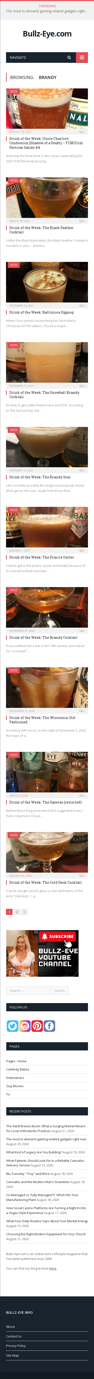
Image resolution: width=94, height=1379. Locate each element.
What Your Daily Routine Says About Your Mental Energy (47, 1221)
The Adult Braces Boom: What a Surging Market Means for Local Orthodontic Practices (46, 1128)
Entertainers (15, 1078)
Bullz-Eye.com (47, 33)
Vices (13, 91)
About (10, 1326)
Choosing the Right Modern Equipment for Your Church (46, 1234)
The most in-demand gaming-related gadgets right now (48, 11)
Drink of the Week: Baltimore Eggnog (41, 312)
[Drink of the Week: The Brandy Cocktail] (47, 608)
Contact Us (14, 1336)
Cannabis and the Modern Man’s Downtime (37, 1182)
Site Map (12, 1355)
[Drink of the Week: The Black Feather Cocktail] (47, 199)
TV (8, 1094)
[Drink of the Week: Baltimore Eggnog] (47, 283)
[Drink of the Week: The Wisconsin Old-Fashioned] (47, 689)
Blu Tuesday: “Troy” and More (28, 1173)
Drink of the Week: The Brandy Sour (40, 477)
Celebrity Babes (17, 1069)
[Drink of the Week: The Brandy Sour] (47, 448)
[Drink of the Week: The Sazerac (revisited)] (47, 773)
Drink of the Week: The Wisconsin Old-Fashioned (42, 719)
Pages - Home (16, 1061)
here (52, 1268)
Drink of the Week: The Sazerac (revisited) (45, 802)
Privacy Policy (16, 1345)
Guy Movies (15, 1086)
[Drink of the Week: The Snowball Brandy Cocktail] (47, 363)
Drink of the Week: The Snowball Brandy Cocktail (44, 394)
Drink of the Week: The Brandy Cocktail (43, 637)
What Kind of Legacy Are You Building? (34, 1152)
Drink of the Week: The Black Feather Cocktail (41, 229)
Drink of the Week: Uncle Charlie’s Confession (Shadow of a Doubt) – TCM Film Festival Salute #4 (46, 143)
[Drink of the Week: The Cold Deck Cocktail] (47, 853)
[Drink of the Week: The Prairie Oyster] (47, 528)
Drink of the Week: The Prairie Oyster (41, 557)
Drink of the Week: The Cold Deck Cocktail (45, 882)
